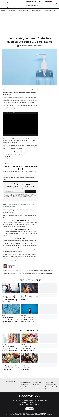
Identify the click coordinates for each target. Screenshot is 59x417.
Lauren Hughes (24, 45)
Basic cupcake (36, 386)
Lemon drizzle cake (37, 382)
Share (6, 89)
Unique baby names (11, 10)
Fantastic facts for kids (24, 386)
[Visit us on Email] (50, 1)
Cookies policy (33, 402)
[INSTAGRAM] (9, 267)
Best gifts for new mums (36, 10)
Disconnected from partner (50, 388)
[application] (20, 124)
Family (15, 7)
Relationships (22, 7)
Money (50, 7)
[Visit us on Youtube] (51, 1)
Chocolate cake (36, 384)
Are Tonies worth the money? (50, 10)
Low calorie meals (36, 388)
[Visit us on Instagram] (47, 1)
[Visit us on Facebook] (45, 1)
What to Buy (40, 7)
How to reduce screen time (25, 382)
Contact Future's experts (24, 400)
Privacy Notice (6, 195)
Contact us (33, 400)
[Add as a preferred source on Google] (29, 408)
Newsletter (35, 89)
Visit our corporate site (44, 413)
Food (35, 7)
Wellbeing (29, 7)
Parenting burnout (49, 382)
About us (15, 400)
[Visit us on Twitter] (46, 1)
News (11, 7)
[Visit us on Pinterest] (48, 1)
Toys (46, 7)
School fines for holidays (23, 10)
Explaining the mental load (50, 384)
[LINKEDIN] (11, 267)
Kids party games (23, 388)
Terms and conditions (41, 400)
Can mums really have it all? (51, 386)
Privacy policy (25, 402)
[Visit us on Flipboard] (49, 1)
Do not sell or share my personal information (29, 404)
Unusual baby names (24, 384)
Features (40, 45)
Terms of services (18, 194)
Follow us (29, 89)
